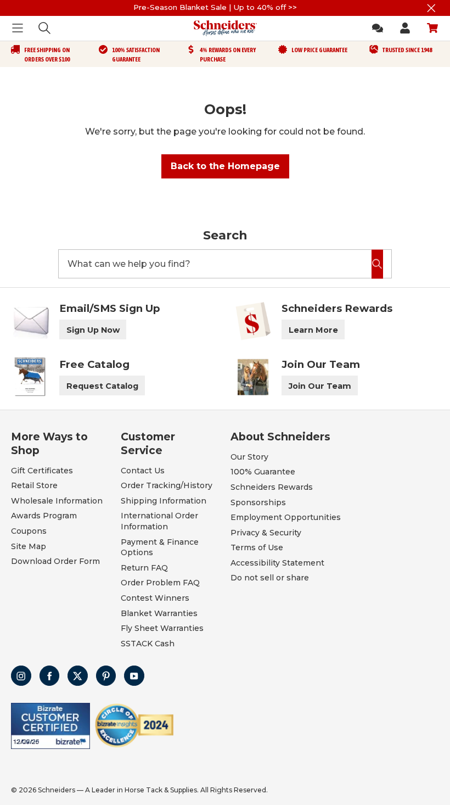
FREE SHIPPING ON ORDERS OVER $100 (47, 55)
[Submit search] (377, 263)
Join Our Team (320, 386)
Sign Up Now (93, 330)
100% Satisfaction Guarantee (136, 55)
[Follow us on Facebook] (50, 676)
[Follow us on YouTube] (134, 676)
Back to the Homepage (225, 166)
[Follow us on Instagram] (21, 676)
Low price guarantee (319, 50)
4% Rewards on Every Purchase (228, 55)
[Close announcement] (431, 8)
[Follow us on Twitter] (78, 676)
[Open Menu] (17, 28)
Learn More (313, 330)
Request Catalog (102, 386)
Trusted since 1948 (407, 50)
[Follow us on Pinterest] (106, 676)
